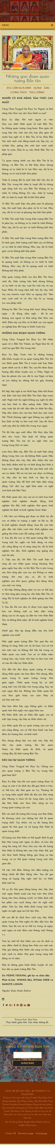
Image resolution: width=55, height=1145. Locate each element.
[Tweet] (6, 1005)
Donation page (26, 1133)
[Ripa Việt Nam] (27, 7)
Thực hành (36, 92)
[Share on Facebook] (3, 1005)
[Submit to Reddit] (21, 1005)
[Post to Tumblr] (14, 1005)
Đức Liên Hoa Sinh (19, 88)
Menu (5, 25)
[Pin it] (18, 1005)
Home (38, 88)
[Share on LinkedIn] (25, 1005)
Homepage (41, 1133)
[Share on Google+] (10, 1005)
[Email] (28, 1005)
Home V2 (11, 1133)
